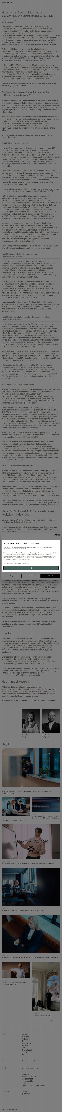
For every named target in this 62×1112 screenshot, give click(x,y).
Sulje (31, 568)
